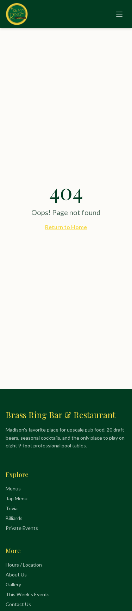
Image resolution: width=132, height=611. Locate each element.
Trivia (12, 508)
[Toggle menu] (119, 14)
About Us (16, 575)
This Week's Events (28, 594)
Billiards (14, 518)
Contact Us (18, 604)
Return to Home (66, 227)
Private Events (22, 528)
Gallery (13, 584)
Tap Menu (16, 498)
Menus (13, 488)
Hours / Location (24, 565)
